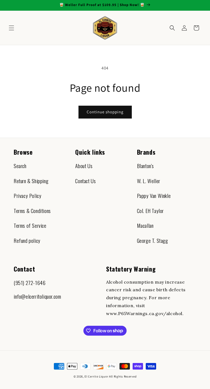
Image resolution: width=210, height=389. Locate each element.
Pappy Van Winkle (154, 196)
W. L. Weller (148, 181)
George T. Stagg (152, 240)
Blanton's (145, 166)
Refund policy (27, 240)
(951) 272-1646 (29, 283)
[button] (11, 28)
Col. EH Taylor (150, 211)
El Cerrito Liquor (96, 376)
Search (20, 166)
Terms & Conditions (32, 211)
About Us (83, 166)
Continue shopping (105, 111)
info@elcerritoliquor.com (37, 296)
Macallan (145, 225)
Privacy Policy (27, 196)
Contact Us (85, 181)
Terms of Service (30, 225)
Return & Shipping (31, 181)
